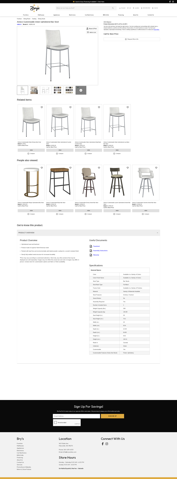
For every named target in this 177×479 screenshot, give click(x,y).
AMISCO (19, 24)
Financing (121, 15)
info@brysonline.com (69, 452)
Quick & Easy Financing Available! (89, 2)
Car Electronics (89, 15)
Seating (34, 18)
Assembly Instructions (100, 250)
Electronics (72, 15)
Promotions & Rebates (24, 467)
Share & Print (93, 28)
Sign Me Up (112, 416)
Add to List (93, 32)
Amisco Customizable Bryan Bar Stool (55, 202)
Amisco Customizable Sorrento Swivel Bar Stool (144, 202)
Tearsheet (96, 246)
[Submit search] (113, 8)
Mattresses (41, 15)
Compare (32, 153)
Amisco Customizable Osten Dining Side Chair (29, 142)
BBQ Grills (106, 15)
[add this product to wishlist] (42, 107)
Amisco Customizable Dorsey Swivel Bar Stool (86, 202)
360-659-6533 (68, 450)
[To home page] (35, 8)
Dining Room (27, 18)
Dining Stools (41, 18)
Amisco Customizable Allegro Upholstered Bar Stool (31, 202)
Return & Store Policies (24, 469)
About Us (135, 15)
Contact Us (151, 15)
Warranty (96, 255)
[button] (120, 8)
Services (19, 465)
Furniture (25, 15)
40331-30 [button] (32, 24)
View (31, 150)
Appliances (56, 15)
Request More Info (132, 39)
